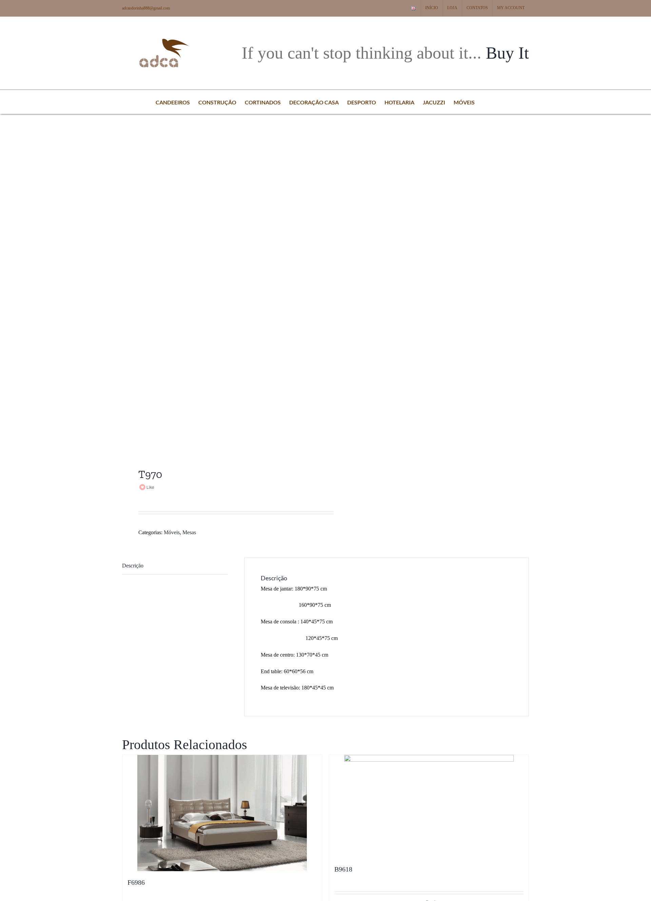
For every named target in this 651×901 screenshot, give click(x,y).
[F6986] (222, 813)
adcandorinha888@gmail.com (146, 8)
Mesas (189, 532)
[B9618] (429, 806)
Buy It (507, 52)
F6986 (136, 882)
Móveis (172, 532)
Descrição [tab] (132, 565)
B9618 (343, 869)
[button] (485, 101)
